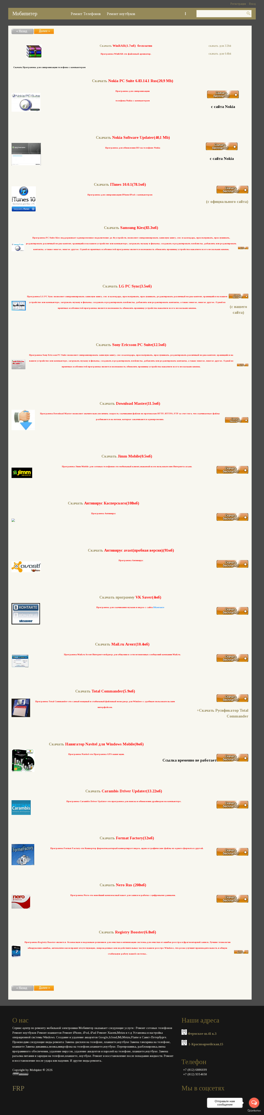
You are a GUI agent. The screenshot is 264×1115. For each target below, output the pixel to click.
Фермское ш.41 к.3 (202, 1033)
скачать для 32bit (220, 45)
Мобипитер (24, 13)
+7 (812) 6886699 (195, 1069)
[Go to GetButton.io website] (254, 1110)
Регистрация (238, 3)
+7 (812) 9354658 (195, 1074)
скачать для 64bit (220, 53)
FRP (18, 1088)
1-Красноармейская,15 (206, 1044)
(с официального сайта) (227, 201)
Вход (252, 3)
